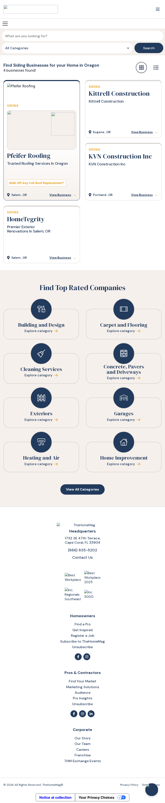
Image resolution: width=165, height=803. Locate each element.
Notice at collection (55, 797)
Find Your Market (82, 681)
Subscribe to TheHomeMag (82, 641)
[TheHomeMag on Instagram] (86, 656)
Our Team (82, 743)
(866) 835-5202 (82, 550)
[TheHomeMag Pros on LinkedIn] (91, 713)
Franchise (83, 755)
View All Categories (82, 489)
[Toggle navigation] (158, 9)
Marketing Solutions (82, 687)
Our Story (83, 738)
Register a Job (82, 635)
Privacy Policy (129, 785)
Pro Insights (82, 698)
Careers (82, 749)
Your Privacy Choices (96, 797)
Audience (82, 692)
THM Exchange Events (82, 761)
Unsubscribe (82, 647)
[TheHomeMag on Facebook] (78, 656)
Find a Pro (83, 624)
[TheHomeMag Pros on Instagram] (82, 713)
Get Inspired (82, 630)
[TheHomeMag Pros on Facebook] (73, 713)
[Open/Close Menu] (5, 23)
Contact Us (82, 557)
